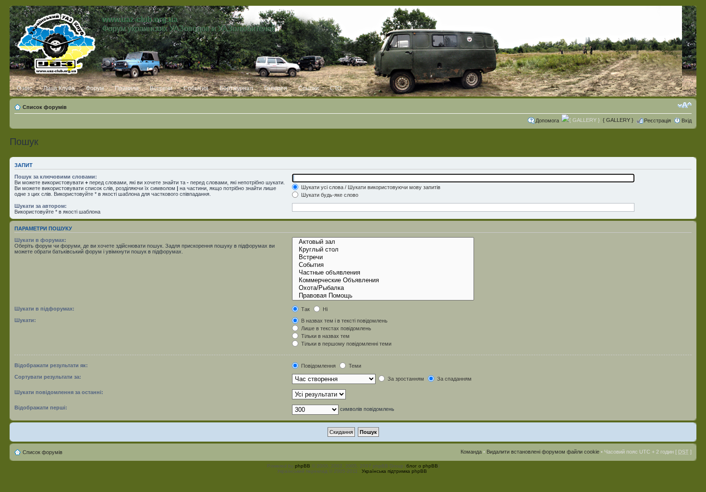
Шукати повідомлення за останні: (58, 392)
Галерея (275, 88)
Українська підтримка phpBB (394, 471)
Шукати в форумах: (40, 240)
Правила (127, 88)
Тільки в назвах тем (325, 336)
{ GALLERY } (618, 120)
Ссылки (308, 88)
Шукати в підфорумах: (44, 309)
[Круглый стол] (383, 249)
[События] (383, 265)
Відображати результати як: (51, 365)
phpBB (302, 465)
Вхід (687, 120)
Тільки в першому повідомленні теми (345, 344)
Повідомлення (318, 366)
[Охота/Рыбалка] (383, 288)
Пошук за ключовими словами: (55, 177)
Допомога (547, 120)
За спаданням (454, 379)
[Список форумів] (57, 41)
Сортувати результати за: (47, 377)
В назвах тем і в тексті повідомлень (344, 321)
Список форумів (45, 107)
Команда (471, 452)
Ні (324, 309)
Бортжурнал (236, 88)
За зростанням (405, 379)
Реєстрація (657, 120)
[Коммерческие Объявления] (383, 280)
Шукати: (25, 320)
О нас (24, 88)
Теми (354, 366)
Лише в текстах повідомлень (335, 328)
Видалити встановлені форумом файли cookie (543, 452)
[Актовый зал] (383, 242)
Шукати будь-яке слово (329, 195)
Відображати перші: (40, 407)
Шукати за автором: (40, 206)
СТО (335, 88)
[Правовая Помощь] (383, 296)
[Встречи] (383, 257)
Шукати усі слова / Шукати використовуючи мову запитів (370, 187)
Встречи (161, 88)
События (195, 88)
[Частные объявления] (383, 272)
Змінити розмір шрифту (685, 105)
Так (305, 309)
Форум (95, 88)
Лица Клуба (59, 88)
